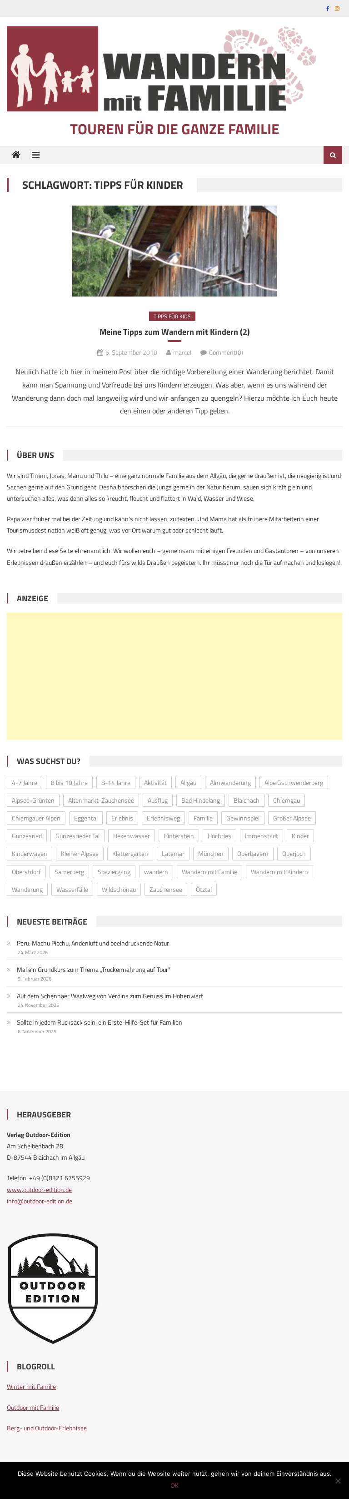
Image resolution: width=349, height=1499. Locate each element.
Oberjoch (294, 853)
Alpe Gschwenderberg (293, 782)
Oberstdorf (26, 871)
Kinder (300, 835)
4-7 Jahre (24, 782)
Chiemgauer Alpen (36, 818)
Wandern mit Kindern (279, 871)
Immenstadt (261, 835)
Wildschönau (119, 889)
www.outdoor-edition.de (39, 1189)
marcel (182, 352)
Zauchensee (166, 889)
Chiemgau (286, 800)
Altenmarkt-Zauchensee (101, 800)
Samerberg (69, 871)
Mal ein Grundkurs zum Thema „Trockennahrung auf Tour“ (93, 969)
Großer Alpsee (292, 818)
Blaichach (246, 800)
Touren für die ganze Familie (174, 129)
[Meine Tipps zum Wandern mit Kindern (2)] (174, 251)
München (211, 853)
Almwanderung (230, 782)
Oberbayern (253, 853)
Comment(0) (226, 352)
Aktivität (155, 782)
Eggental (86, 818)
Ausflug (158, 800)
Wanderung (27, 889)
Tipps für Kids (172, 316)
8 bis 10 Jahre (69, 782)
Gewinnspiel (242, 818)
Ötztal (204, 889)
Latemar (173, 853)
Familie (203, 818)
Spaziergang (114, 871)
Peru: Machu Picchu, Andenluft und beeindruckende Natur (93, 943)
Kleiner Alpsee (80, 853)
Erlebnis (122, 818)
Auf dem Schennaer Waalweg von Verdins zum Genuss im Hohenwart (110, 996)
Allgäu (188, 782)
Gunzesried (27, 835)
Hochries (219, 835)
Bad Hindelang (200, 800)
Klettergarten (130, 853)
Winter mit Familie (31, 1386)
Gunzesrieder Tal (77, 835)
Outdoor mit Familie (33, 1407)
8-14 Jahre (115, 782)
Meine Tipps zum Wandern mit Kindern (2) (175, 332)
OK (174, 1485)
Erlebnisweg (163, 818)
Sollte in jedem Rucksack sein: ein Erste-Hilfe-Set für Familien (99, 1022)
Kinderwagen (29, 853)
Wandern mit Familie (209, 871)
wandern (156, 871)
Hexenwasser (131, 835)
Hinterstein (179, 835)
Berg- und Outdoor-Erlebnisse (47, 1428)
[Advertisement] (174, 676)
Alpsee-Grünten (33, 800)
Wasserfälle (72, 889)
